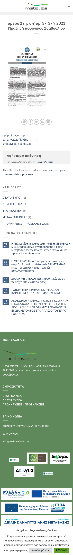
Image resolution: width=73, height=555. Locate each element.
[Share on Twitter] (36, 122)
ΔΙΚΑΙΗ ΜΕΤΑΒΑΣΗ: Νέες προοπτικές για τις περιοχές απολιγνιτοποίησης (38, 280)
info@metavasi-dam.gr (16, 441)
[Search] (69, 6)
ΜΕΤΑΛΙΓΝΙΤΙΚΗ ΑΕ (15, 217)
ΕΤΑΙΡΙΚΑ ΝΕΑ (12, 210)
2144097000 (10, 433)
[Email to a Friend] (42, 122)
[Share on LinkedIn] (49, 122)
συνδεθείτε (46, 162)
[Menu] (5, 6)
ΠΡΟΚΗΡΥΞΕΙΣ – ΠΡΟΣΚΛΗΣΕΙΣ (23, 223)
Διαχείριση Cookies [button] (40, 550)
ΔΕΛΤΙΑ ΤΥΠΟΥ (12, 197)
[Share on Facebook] (30, 122)
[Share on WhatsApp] (24, 122)
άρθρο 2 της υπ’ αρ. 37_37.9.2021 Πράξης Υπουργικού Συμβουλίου (17, 139)
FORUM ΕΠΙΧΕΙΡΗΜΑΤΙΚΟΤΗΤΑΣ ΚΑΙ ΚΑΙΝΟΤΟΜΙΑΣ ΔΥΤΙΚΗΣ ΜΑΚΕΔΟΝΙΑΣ (36, 291)
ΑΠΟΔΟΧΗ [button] (61, 550)
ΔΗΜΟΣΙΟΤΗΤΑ (12, 204)
